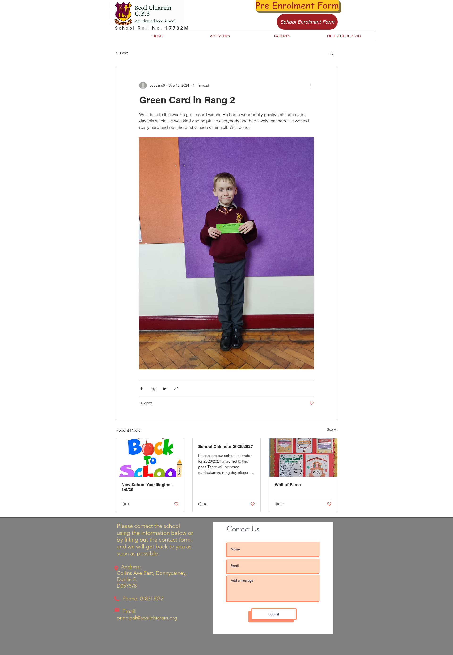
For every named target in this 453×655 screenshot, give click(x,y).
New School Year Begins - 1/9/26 (147, 487)
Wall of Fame (288, 484)
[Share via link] (176, 388)
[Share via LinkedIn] (164, 388)
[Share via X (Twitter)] (153, 388)
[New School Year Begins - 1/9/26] (150, 457)
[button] (331, 53)
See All (332, 429)
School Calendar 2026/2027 (225, 446)
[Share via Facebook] (141, 388)
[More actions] (311, 85)
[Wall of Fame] (303, 457)
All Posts (122, 53)
